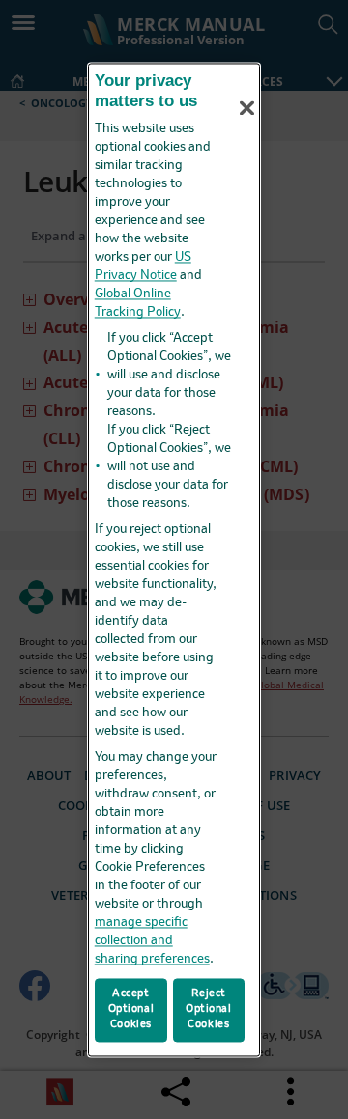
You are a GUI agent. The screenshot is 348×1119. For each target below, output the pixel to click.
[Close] (247, 108)
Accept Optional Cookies (131, 1009)
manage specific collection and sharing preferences (152, 941)
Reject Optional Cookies (209, 1009)
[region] (174, 559)
